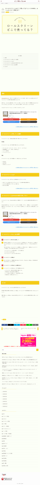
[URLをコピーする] (35, 325)
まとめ (6, 66)
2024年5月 (5, 391)
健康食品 (4, 438)
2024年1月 (5, 401)
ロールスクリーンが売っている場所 (11, 59)
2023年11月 (5, 406)
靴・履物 (4, 463)
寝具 (4, 441)
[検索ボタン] (39, 1)
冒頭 (6, 57)
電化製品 (4, 460)
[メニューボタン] (1, 1)
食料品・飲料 (5, 465)
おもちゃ (4, 418)
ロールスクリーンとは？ (9, 61)
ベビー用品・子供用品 (7, 433)
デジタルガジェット (7, 428)
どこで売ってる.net (20, 1)
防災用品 (4, 458)
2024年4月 (5, 394)
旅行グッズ (5, 443)
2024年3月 (5, 396)
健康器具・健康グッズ (7, 436)
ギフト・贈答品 (6, 426)
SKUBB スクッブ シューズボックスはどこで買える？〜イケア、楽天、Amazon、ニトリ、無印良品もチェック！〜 (20, 378)
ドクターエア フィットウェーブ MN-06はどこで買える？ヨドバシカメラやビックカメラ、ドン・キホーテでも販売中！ (19, 370)
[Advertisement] (20, 42)
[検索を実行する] (37, 350)
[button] (5, 325)
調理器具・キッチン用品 (7, 453)
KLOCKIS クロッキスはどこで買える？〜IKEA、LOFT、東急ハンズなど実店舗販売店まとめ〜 (19, 359)
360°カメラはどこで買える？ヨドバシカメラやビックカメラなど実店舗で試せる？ (17, 357)
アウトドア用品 (6, 416)
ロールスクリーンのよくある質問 (11, 64)
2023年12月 (5, 403)
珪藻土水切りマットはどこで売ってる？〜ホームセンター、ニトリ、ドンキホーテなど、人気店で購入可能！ (20, 363)
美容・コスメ (5, 448)
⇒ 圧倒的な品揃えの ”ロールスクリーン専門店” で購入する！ (27, 126)
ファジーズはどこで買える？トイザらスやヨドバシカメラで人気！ (14, 381)
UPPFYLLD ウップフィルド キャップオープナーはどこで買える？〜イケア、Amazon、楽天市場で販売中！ (19, 366)
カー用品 (4, 423)
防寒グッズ (5, 455)
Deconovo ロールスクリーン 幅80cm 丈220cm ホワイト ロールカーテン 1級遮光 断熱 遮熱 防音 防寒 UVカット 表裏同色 (23, 113)
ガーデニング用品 (6, 421)
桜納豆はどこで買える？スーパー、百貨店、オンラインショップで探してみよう (17, 375)
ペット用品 (5, 431)
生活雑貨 (4, 319)
